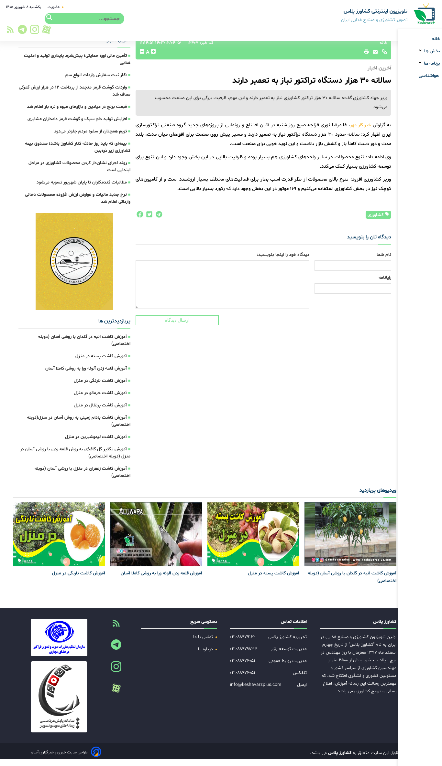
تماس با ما (203, 637)
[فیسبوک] (139, 216)
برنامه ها (431, 63)
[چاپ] (365, 53)
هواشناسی (429, 76)
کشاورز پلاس (339, 753)
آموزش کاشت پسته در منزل (101, 356)
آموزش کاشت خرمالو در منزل (100, 393)
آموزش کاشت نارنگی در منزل (100, 381)
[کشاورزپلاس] (424, 14)
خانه (436, 39)
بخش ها (431, 51)
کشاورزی (376, 215)
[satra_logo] (59, 637)
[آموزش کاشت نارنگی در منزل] (59, 534)
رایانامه (385, 278)
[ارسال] (373, 53)
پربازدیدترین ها (114, 321)
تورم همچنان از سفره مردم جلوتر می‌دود (90, 131)
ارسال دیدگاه (177, 320)
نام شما (384, 255)
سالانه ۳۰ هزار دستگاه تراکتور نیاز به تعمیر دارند (311, 80)
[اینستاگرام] (35, 31)
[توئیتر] (148, 216)
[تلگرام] (21, 31)
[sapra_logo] (59, 696)
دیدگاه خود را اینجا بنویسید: (283, 255)
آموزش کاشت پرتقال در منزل (100, 405)
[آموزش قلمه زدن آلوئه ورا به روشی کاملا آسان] (156, 534)
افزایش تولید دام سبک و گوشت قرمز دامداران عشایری (77, 119)
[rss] (10, 31)
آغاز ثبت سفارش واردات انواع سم (96, 75)
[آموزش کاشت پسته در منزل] (253, 534)
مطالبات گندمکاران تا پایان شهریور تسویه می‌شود (82, 182)
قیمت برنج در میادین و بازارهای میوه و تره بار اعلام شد (77, 107)
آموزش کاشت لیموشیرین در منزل (96, 437)
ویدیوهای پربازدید (377, 490)
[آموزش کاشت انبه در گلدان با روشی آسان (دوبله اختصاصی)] (350, 534)
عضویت (54, 7)
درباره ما (206, 649)
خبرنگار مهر (361, 125)
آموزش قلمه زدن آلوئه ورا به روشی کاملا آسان (86, 368)
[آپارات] (46, 30)
